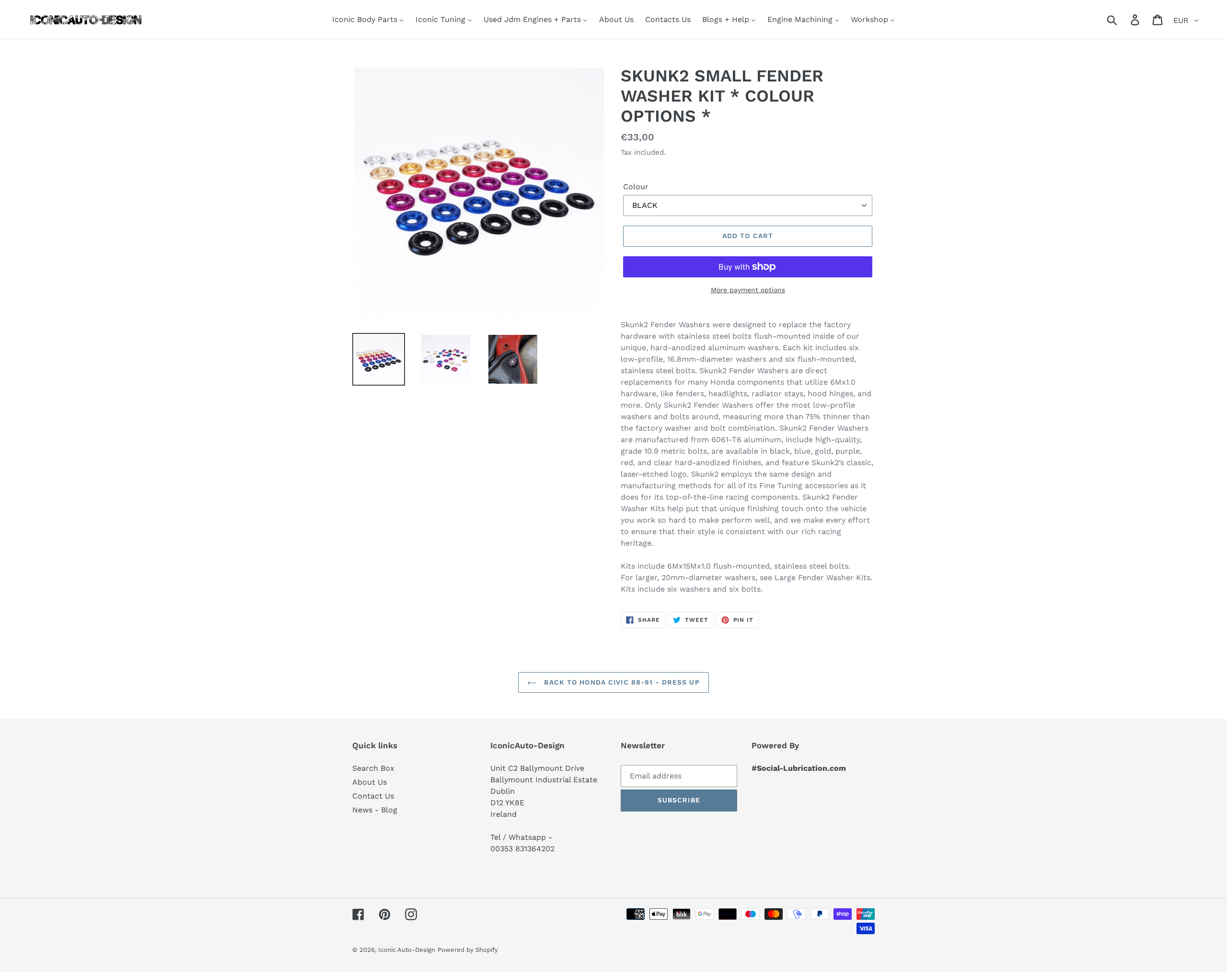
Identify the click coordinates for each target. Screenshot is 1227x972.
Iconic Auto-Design (406, 949)
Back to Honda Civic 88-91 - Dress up (620, 682)
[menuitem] (368, 19)
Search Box (373, 768)
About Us (369, 782)
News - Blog (374, 809)
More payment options (748, 290)
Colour (635, 186)
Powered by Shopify (468, 949)
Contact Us (373, 795)
